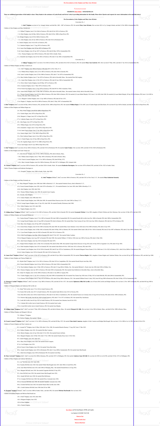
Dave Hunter (69, 410)
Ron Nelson (78, 11)
